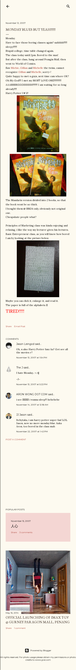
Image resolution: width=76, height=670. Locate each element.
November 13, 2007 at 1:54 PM (31, 357)
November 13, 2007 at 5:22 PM (31, 384)
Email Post (19, 326)
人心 (14, 526)
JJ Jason (21, 414)
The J (19, 367)
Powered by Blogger (40, 650)
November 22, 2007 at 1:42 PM (32, 431)
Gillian (24, 67)
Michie (15, 67)
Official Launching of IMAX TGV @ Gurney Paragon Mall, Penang (38, 619)
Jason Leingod (25, 344)
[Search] (68, 5)
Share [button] (8, 326)
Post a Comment (16, 439)
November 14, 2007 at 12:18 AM (32, 404)
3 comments (25, 532)
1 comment (20, 628)
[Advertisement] (38, 474)
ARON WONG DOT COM (31, 394)
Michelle (38, 67)
